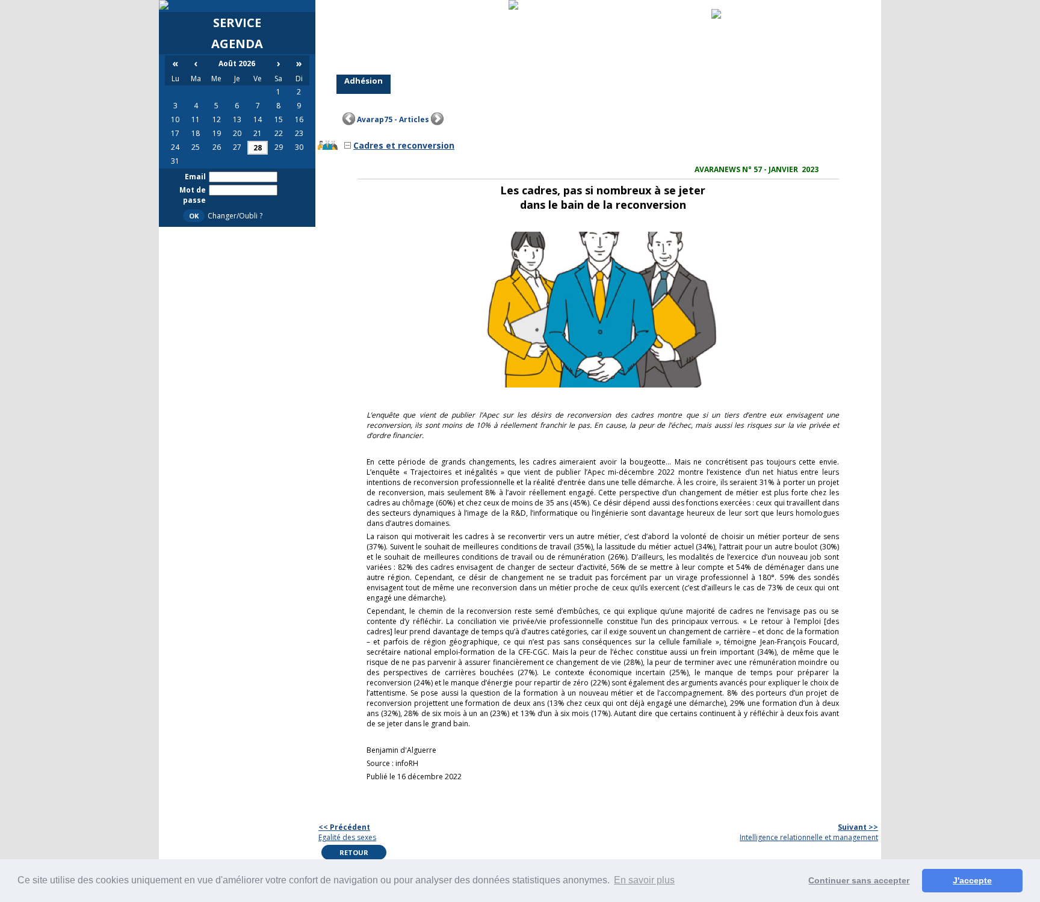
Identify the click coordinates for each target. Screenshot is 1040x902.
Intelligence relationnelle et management (809, 832)
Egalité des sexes (347, 832)
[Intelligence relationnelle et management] (437, 119)
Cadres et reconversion (403, 145)
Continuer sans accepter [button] (858, 880)
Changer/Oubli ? (235, 216)
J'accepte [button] (972, 880)
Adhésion (363, 80)
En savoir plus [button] (644, 880)
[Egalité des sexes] (348, 119)
